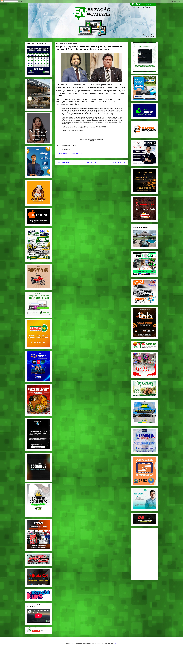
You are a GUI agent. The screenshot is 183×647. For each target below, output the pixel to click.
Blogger (115, 643)
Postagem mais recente (64, 162)
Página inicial (92, 162)
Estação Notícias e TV (64, 153)
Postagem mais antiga (119, 162)
